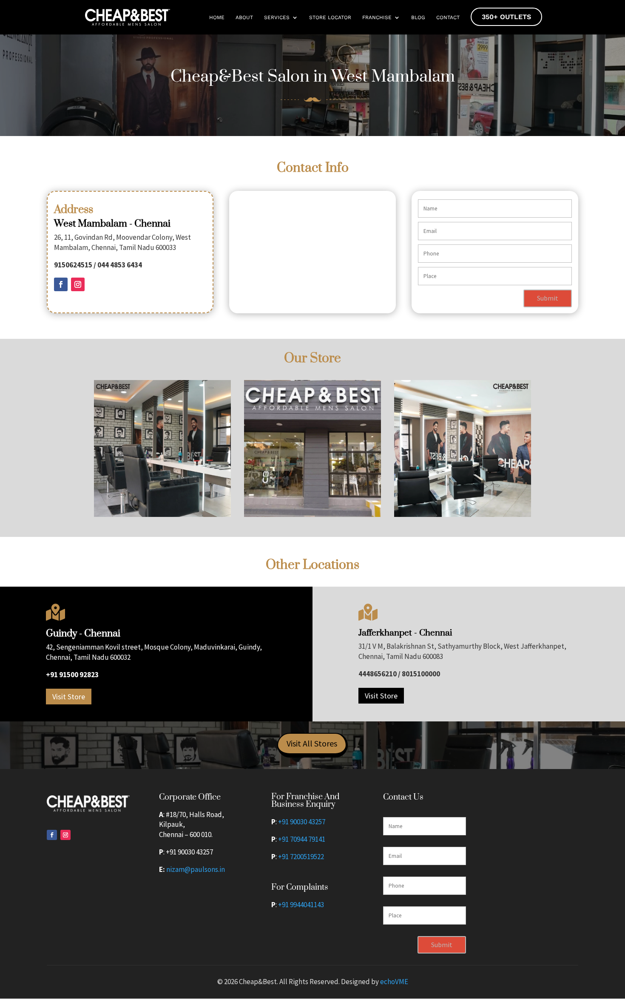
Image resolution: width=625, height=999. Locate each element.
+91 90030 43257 (301, 821)
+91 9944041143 (301, 904)
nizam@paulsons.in (195, 869)
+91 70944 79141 (301, 839)
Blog (418, 17)
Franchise (377, 17)
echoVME (394, 981)
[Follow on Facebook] (61, 284)
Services (277, 17)
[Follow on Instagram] (78, 284)
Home (216, 17)
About (244, 17)
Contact (448, 17)
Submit (547, 298)
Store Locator (330, 17)
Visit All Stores (312, 743)
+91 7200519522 (301, 856)
